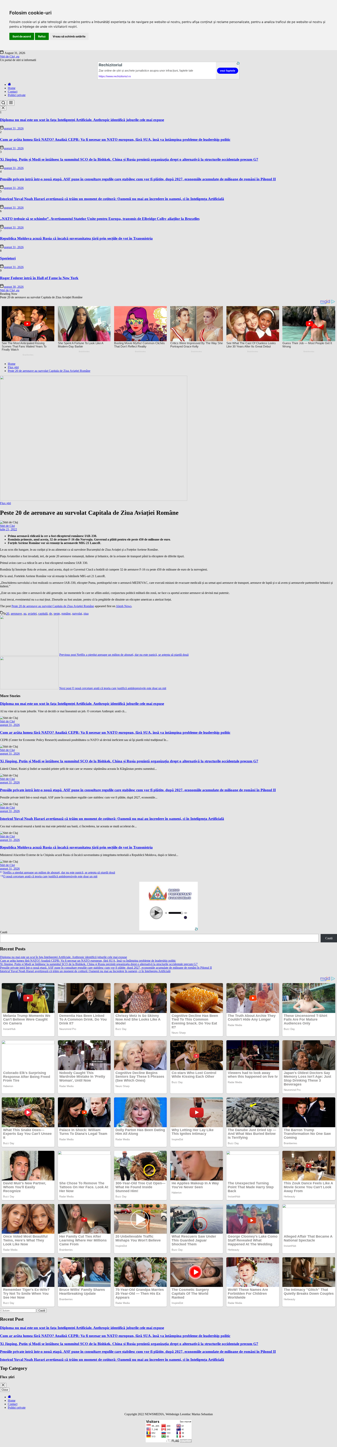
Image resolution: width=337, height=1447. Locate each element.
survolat (77, 613)
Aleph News (123, 606)
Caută (3, 932)
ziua (86, 613)
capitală (43, 613)
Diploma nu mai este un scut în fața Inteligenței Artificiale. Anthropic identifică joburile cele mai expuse (82, 120)
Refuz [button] (42, 36)
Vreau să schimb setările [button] (69, 36)
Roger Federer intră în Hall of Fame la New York (39, 278)
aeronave (16, 613)
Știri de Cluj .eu (9, 56)
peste (57, 613)
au (24, 613)
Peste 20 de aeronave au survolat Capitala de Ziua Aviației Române (53, 606)
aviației (32, 613)
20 (7, 613)
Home (11, 88)
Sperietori (8, 258)
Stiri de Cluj (7, 525)
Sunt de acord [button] (21, 36)
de (50, 613)
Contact (12, 91)
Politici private (17, 95)
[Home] (9, 84)
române (66, 613)
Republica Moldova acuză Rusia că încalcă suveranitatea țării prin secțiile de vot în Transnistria (76, 238)
